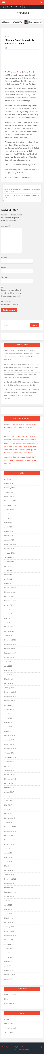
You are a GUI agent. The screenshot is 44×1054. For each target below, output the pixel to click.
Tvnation (22, 12)
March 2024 (8, 483)
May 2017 (8, 805)
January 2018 (9, 770)
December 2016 (10, 827)
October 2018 (9, 753)
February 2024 (9, 488)
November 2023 (10, 501)
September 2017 (10, 788)
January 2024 (9, 492)
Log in (6, 1019)
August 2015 (9, 896)
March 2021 (8, 627)
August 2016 (9, 844)
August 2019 (9, 709)
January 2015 (9, 927)
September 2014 (10, 944)
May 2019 (8, 722)
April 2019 (8, 727)
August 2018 (9, 762)
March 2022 (8, 583)
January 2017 (9, 822)
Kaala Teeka (17, 72)
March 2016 (8, 866)
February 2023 (9, 536)
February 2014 (9, 975)
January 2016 (9, 875)
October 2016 (9, 835)
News (7, 36)
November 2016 (10, 831)
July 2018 (7, 766)
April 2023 (8, 527)
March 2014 (8, 970)
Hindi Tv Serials (10, 995)
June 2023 (8, 518)
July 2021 (7, 609)
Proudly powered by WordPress (14, 1047)
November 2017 (10, 779)
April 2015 (8, 914)
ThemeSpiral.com (23, 1050)
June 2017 (8, 801)
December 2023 (10, 496)
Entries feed (8, 1024)
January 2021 (9, 635)
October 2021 (9, 596)
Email (4, 267)
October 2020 (9, 649)
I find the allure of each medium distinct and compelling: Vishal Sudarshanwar (20, 376)
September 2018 (10, 757)
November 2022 (10, 549)
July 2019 (7, 714)
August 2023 (9, 509)
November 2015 (10, 883)
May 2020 (8, 670)
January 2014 (9, 979)
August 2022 (9, 562)
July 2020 (7, 662)
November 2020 (10, 644)
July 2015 (7, 901)
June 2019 (8, 718)
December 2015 (10, 879)
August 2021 (9, 605)
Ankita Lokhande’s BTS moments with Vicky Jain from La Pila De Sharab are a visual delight (21, 383)
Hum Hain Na (18, 432)
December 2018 (10, 744)
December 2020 (10, 640)
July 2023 (7, 514)
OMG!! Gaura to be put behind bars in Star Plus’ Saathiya (21, 197)
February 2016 (9, 870)
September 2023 (10, 505)
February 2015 (9, 922)
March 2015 (8, 918)
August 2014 (9, 948)
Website (4, 277)
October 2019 (9, 701)
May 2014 (8, 961)
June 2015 (8, 905)
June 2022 (8, 570)
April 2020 (8, 675)
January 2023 (9, 540)
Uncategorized (9, 1003)
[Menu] (3, 2)
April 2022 (8, 579)
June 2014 (8, 957)
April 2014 (8, 966)
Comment (5, 226)
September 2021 (10, 601)
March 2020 (8, 679)
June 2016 (8, 853)
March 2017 (8, 814)
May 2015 (8, 909)
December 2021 (10, 588)
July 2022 (7, 566)
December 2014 (10, 931)
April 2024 (8, 479)
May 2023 (8, 522)
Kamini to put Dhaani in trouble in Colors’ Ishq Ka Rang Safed (22, 190)
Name (4, 258)
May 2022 (8, 575)
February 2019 (9, 735)
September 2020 (10, 653)
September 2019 (10, 705)
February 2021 (9, 631)
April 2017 (8, 809)
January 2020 (9, 688)
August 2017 (9, 792)
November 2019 (10, 696)
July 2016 (7, 848)
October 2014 (9, 940)
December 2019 (10, 692)
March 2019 (8, 731)
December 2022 (10, 544)
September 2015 (10, 892)
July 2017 (7, 796)
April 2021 (8, 622)
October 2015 (9, 888)
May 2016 (8, 857)
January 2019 (9, 740)
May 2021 (8, 618)
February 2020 (9, 683)
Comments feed (10, 1028)
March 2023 (8, 531)
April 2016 (8, 862)
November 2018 (10, 749)
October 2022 (9, 553)
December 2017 (10, 775)
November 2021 (10, 592)
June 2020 (8, 666)
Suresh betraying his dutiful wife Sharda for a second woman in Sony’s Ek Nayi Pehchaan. (20, 460)
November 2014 (10, 935)
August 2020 (9, 657)
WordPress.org (9, 1032)
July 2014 (7, 953)
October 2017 (9, 783)
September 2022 (10, 557)
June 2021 (8, 614)
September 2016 (10, 840)
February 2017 (9, 818)
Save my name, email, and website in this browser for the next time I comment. (11, 293)
